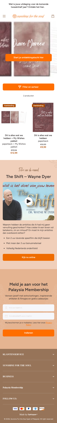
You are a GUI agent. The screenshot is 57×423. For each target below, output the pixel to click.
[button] (52, 16)
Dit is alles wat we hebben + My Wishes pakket (13, 138)
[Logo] (28, 16)
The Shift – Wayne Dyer (28, 176)
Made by (23, 414)
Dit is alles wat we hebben (43, 137)
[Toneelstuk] (28, 201)
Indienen (28, 332)
